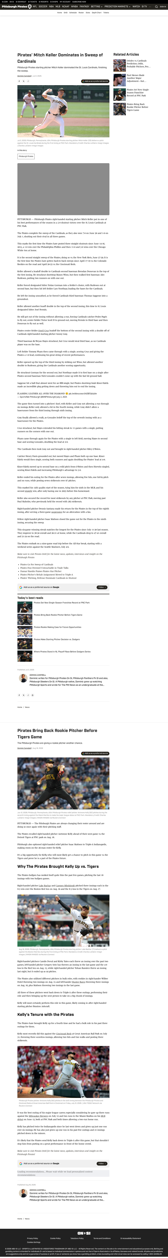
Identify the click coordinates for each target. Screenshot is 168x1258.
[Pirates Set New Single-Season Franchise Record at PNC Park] (132, 94)
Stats (88, 13)
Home (59, 13)
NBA (51, 7)
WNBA (74, 7)
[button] (97, 7)
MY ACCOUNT (65, 2)
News (27, 707)
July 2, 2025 (62, 396)
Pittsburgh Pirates (26, 156)
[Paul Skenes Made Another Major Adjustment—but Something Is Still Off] (132, 80)
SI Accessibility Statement (130, 1239)
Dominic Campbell (24, 76)
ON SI (12, 2)
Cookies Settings (33, 1242)
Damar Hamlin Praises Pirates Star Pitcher (40, 571)
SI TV (144, 7)
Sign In (163, 7)
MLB (58, 7)
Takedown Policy (77, 1239)
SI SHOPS (54, 2)
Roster (81, 13)
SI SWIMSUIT (21, 2)
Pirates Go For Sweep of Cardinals (36, 564)
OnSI (66, 13)
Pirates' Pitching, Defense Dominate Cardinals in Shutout (48, 578)
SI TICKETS (32, 2)
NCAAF (65, 7)
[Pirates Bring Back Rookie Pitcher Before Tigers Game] (132, 109)
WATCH (136, 7)
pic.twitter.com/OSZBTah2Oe (83, 393)
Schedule (73, 13)
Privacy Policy (32, 1239)
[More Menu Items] (150, 6)
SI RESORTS (43, 2)
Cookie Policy (55, 1239)
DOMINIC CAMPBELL (38, 675)
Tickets (106, 13)
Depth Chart (96, 13)
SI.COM (5, 2)
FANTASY (84, 7)
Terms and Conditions (102, 1239)
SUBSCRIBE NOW (79, 2)
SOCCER (43, 7)
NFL (35, 7)
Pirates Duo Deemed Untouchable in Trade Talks (44, 568)
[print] (32, 695)
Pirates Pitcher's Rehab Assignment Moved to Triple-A (46, 574)
